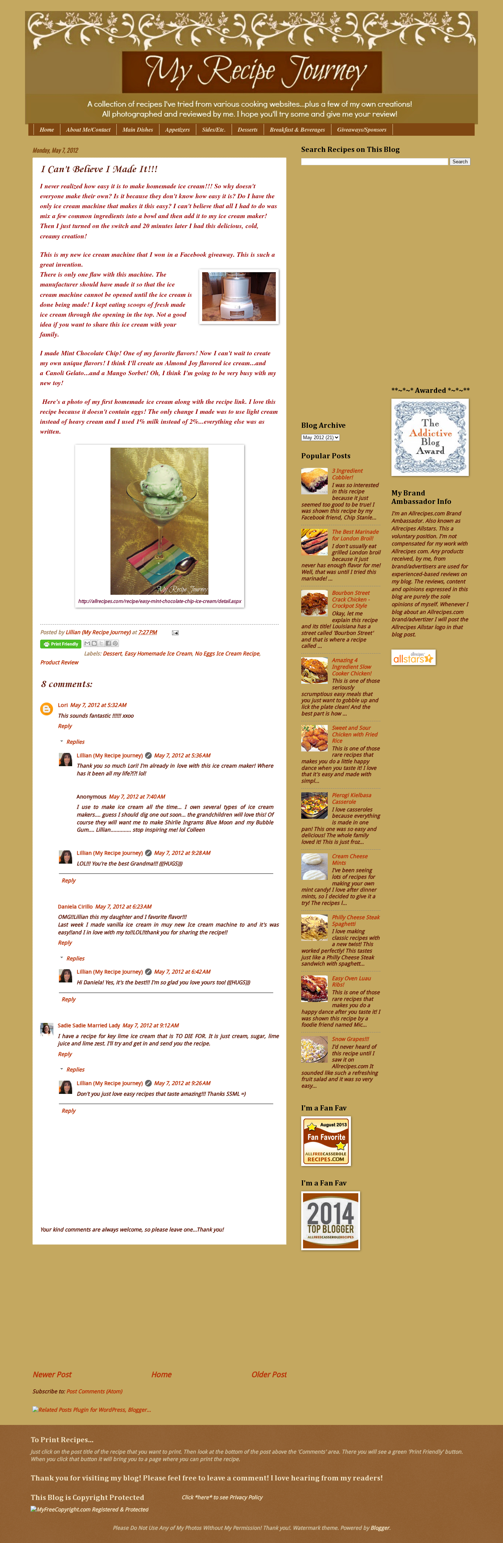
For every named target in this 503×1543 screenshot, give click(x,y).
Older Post (268, 1374)
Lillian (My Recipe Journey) (110, 755)
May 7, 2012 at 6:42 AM (182, 971)
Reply (64, 726)
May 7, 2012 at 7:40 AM (137, 796)
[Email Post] (173, 632)
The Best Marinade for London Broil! (355, 535)
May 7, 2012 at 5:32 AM (98, 705)
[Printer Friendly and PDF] (60, 645)
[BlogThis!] (94, 643)
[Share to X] (101, 643)
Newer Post (51, 1374)
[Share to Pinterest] (115, 643)
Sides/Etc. (214, 129)
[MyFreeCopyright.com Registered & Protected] (89, 1509)
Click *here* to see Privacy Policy (222, 1497)
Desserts (248, 129)
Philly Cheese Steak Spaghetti (355, 920)
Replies (75, 742)
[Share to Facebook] (108, 643)
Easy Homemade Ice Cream (158, 653)
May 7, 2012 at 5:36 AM (182, 755)
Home (47, 129)
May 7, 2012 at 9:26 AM (182, 1083)
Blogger (379, 1528)
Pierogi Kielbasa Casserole (351, 798)
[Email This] (87, 643)
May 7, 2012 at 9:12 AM (150, 1025)
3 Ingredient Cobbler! (347, 474)
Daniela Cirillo (75, 906)
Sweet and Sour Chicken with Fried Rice (354, 734)
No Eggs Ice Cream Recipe (227, 653)
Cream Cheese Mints (349, 859)
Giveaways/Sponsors (362, 129)
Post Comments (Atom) (94, 1391)
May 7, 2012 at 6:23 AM (123, 906)
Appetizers (177, 129)
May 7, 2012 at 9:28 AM (182, 853)
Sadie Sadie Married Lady (89, 1025)
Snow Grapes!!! (350, 1039)
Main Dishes (138, 129)
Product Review (59, 662)
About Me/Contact (88, 129)
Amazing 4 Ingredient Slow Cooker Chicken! (351, 666)
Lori (63, 705)
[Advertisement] (159, 1307)
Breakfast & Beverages (297, 129)
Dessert (112, 653)
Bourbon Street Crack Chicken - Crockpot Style (351, 599)
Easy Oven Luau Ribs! (351, 981)
